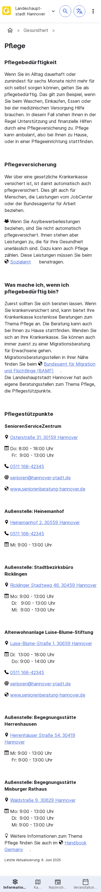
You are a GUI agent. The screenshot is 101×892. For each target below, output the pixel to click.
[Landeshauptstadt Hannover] (10, 30)
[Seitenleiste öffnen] (93, 11)
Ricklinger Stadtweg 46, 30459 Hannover (53, 585)
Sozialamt (20, 262)
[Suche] (65, 11)
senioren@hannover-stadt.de (40, 477)
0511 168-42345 (27, 466)
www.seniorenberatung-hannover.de (47, 489)
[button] (79, 11)
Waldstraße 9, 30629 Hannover (42, 800)
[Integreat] (6, 11)
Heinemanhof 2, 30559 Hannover (45, 522)
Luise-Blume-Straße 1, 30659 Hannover (51, 643)
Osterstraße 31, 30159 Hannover (44, 437)
